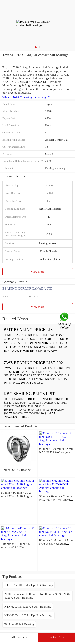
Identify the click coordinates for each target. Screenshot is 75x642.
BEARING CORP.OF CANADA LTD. (27, 288)
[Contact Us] (64, 321)
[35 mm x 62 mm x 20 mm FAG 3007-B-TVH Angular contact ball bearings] (56, 491)
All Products (19, 637)
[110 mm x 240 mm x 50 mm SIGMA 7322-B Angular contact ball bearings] (18, 539)
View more (37, 271)
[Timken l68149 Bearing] (18, 466)
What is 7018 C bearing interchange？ (26, 97)
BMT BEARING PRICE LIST (29, 329)
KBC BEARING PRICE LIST (29, 393)
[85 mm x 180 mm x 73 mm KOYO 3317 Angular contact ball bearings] (56, 535)
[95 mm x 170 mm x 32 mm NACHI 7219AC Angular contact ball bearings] (56, 444)
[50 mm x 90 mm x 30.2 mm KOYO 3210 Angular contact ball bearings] (18, 487)
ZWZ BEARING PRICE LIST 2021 (34, 363)
